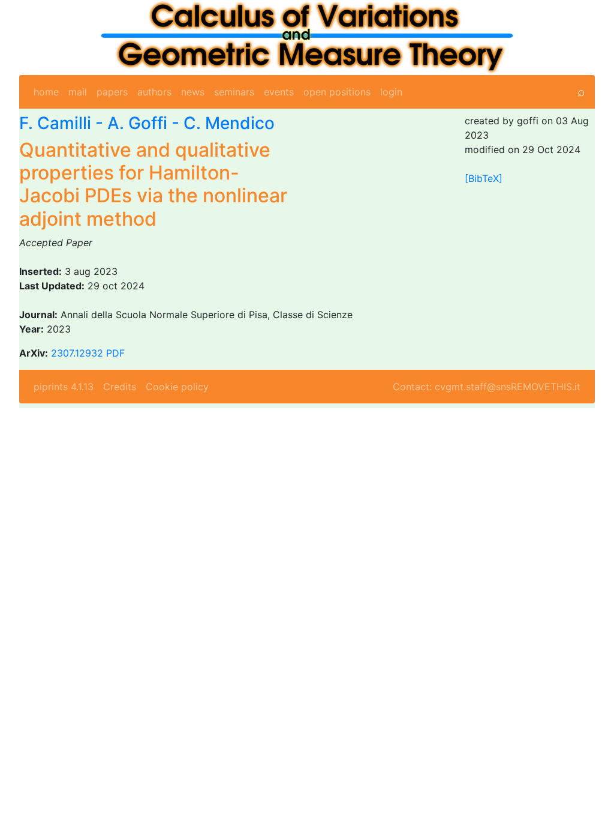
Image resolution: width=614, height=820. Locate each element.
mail (77, 92)
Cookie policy (177, 387)
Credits (119, 387)
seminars (234, 92)
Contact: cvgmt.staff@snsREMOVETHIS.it (486, 387)
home (46, 92)
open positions (337, 92)
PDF (115, 353)
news (192, 92)
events (279, 92)
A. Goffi (137, 123)
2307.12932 (77, 353)
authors (154, 92)
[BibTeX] (483, 178)
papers (112, 92)
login (391, 92)
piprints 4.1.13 (64, 387)
